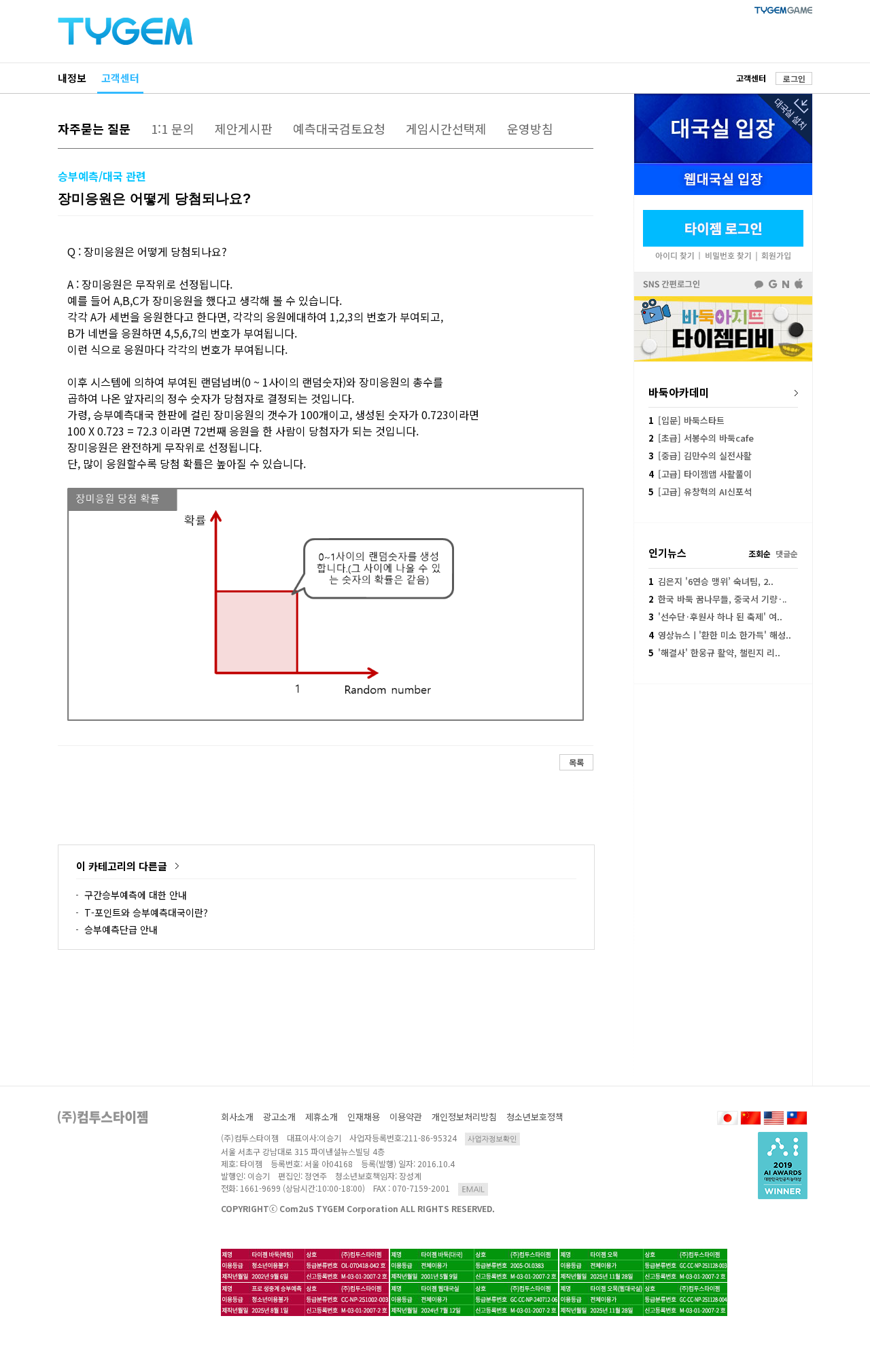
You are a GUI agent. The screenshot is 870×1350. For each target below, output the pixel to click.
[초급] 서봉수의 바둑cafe (701, 437)
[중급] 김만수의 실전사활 (700, 455)
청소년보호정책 (534, 1116)
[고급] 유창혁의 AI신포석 (700, 491)
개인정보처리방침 (464, 1116)
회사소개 (237, 1116)
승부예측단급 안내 (121, 929)
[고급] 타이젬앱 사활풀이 (700, 473)
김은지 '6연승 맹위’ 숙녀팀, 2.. (710, 581)
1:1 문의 (172, 128)
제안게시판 (244, 128)
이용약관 (405, 1116)
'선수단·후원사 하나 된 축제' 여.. (715, 616)
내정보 (72, 78)
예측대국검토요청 (339, 128)
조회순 (759, 553)
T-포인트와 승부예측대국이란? (146, 912)
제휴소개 (321, 1116)
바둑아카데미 (679, 392)
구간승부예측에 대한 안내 (135, 895)
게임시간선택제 (446, 128)
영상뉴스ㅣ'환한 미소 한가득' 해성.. (719, 634)
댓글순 (787, 553)
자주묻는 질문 (94, 128)
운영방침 (530, 128)
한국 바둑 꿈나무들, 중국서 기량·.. (717, 598)
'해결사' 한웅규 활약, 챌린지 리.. (714, 652)
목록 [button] (576, 762)
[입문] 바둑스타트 (686, 420)
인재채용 (363, 1116)
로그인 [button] (794, 78)
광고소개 (279, 1116)
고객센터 (120, 78)
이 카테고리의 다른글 (121, 866)
